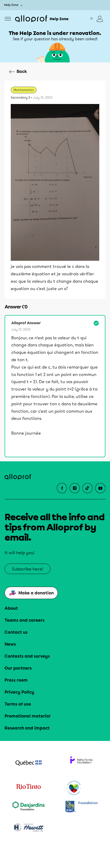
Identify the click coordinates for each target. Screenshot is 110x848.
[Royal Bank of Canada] (81, 807)
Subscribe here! (27, 569)
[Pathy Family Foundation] (81, 763)
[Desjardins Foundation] (28, 807)
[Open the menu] (8, 18)
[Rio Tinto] (28, 788)
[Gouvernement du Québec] (28, 763)
